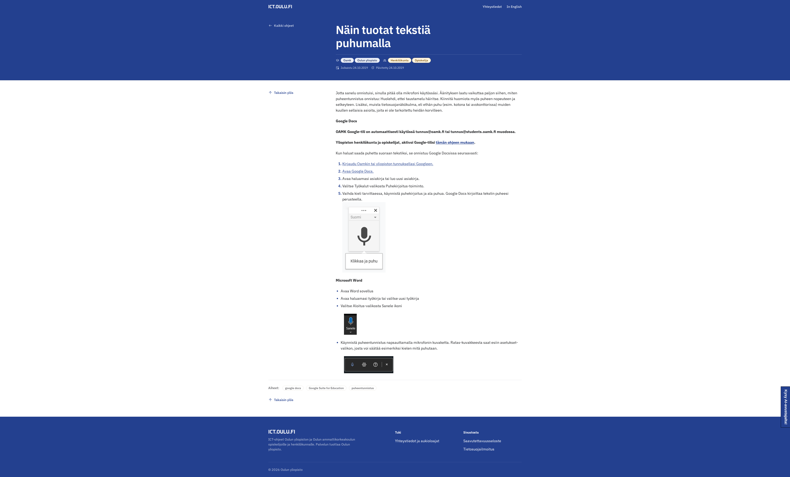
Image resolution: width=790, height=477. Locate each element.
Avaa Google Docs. (358, 171)
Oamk (347, 60)
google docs (293, 388)
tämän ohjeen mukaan (455, 142)
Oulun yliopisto (367, 60)
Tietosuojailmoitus (478, 449)
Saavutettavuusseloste (482, 441)
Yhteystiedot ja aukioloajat (417, 441)
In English (514, 7)
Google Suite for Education (326, 388)
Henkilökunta (400, 60)
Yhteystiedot (492, 7)
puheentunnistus (363, 388)
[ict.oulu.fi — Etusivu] (280, 6)
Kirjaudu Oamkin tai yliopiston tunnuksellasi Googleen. (387, 163)
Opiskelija (421, 60)
